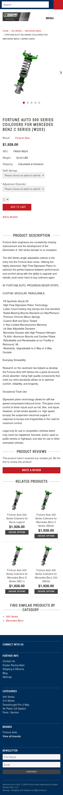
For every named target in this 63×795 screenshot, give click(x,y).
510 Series (9, 700)
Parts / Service (11, 712)
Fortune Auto (10, 732)
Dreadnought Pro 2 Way (16, 704)
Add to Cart (18, 207)
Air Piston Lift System (14, 708)
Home (5, 30)
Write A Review (31, 470)
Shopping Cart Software (21, 790)
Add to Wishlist (10, 217)
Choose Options (17, 532)
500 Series (16, 30)
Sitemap (7, 677)
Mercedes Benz (33, 30)
